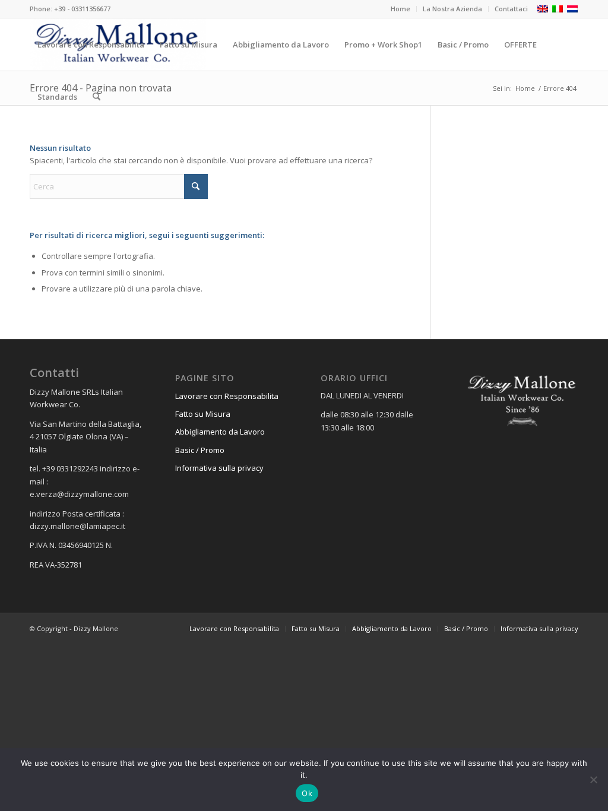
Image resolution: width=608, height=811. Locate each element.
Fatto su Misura (202, 413)
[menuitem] (401, 9)
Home (400, 8)
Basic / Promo (199, 450)
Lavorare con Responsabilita (226, 396)
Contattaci (511, 8)
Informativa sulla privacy (219, 467)
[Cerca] (96, 97)
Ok (307, 793)
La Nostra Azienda (452, 8)
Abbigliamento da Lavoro (220, 431)
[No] (593, 779)
